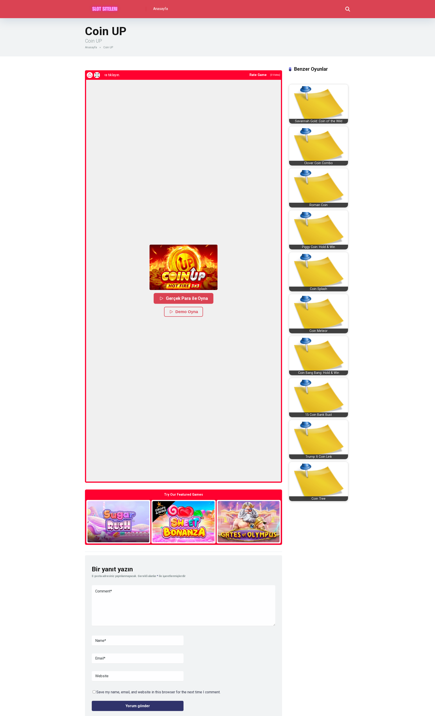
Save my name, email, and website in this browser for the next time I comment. (158, 692)
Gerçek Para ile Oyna (186, 298)
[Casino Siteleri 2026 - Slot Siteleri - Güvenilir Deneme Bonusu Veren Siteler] (105, 7)
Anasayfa (160, 9)
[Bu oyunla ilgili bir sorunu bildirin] (90, 75)
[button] (184, 267)
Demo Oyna (186, 311)
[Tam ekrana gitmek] (97, 75)
